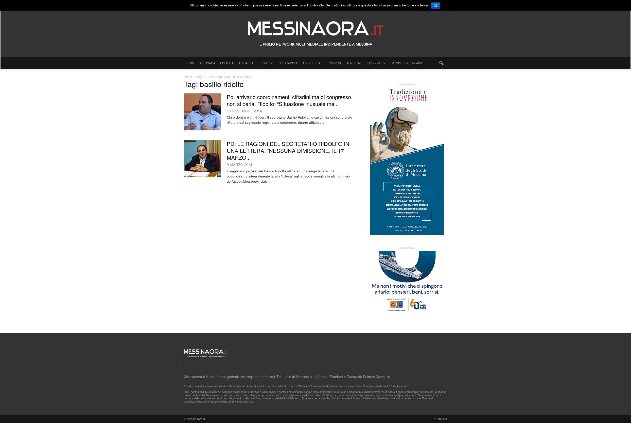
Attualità (246, 63)
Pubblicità (440, 419)
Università (312, 63)
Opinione (375, 63)
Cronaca (207, 63)
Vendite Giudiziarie (407, 63)
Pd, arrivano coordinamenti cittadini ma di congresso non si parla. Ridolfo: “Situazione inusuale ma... (289, 100)
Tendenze (355, 63)
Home (190, 63)
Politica (226, 63)
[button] (441, 63)
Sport (264, 63)
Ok (436, 5)
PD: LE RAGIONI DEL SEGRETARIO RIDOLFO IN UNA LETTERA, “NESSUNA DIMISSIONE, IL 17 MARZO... (288, 150)
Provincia (334, 63)
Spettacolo (288, 63)
